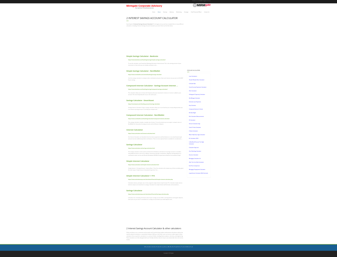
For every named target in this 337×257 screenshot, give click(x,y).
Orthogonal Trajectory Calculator (197, 94)
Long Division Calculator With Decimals (198, 173)
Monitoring (179, 12)
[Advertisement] (155, 41)
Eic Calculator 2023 (193, 138)
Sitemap (165, 12)
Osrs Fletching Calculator (195, 151)
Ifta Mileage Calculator (194, 98)
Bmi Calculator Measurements (196, 116)
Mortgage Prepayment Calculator (197, 169)
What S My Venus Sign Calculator (197, 134)
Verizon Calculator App (194, 123)
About (159, 12)
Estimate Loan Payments (195, 102)
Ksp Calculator (192, 105)
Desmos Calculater (193, 155)
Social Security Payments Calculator (197, 87)
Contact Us (206, 12)
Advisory (172, 12)
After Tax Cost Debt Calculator (196, 162)
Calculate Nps (192, 83)
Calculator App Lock (194, 147)
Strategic (186, 12)
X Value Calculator (193, 131)
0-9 (145, 247)
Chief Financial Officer (196, 12)
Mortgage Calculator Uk (195, 158)
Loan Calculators (193, 76)
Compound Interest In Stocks (196, 109)
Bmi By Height (192, 112)
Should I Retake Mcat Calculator (196, 80)
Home (153, 12)
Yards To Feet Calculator (195, 127)
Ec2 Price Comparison (194, 166)
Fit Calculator (192, 120)
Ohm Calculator (193, 91)
